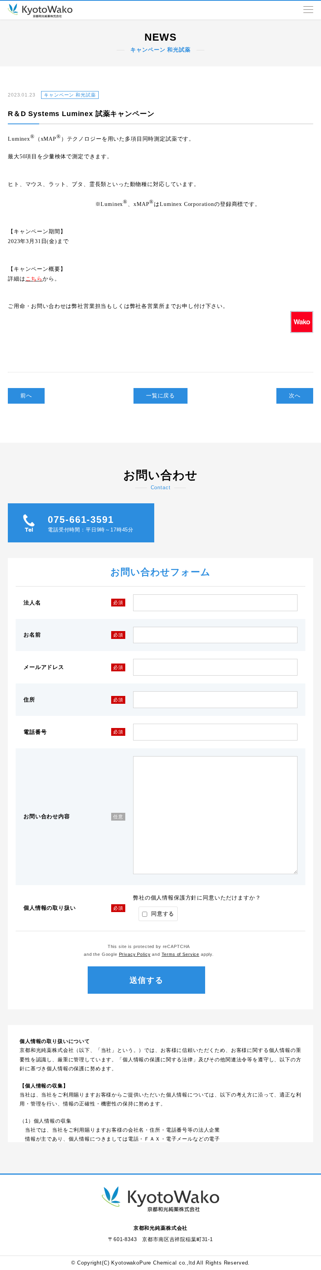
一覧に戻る (160, 395)
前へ (26, 395)
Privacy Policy (135, 954)
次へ (295, 395)
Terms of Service (180, 954)
